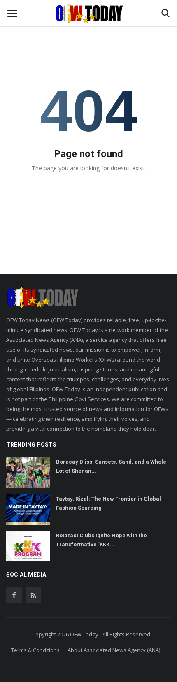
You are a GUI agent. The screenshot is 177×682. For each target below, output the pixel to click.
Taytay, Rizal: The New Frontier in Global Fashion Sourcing (108, 503)
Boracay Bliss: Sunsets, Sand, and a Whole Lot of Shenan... (111, 466)
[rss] (33, 595)
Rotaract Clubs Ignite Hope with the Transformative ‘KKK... (101, 539)
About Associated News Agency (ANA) (114, 650)
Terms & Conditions (35, 650)
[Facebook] (14, 595)
